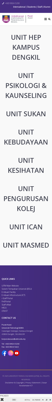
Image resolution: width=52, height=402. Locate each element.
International (19, 7)
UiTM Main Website (10, 285)
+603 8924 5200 (12, 3)
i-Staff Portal (7, 298)
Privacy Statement (33, 382)
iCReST (5, 311)
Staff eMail (6, 304)
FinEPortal (6, 301)
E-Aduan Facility (9, 292)
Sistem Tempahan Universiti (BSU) (17, 289)
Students (31, 7)
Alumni (46, 7)
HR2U (4, 307)
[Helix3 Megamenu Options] (45, 19)
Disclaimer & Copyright (14, 382)
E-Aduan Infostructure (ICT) (13, 295)
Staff (39, 7)
